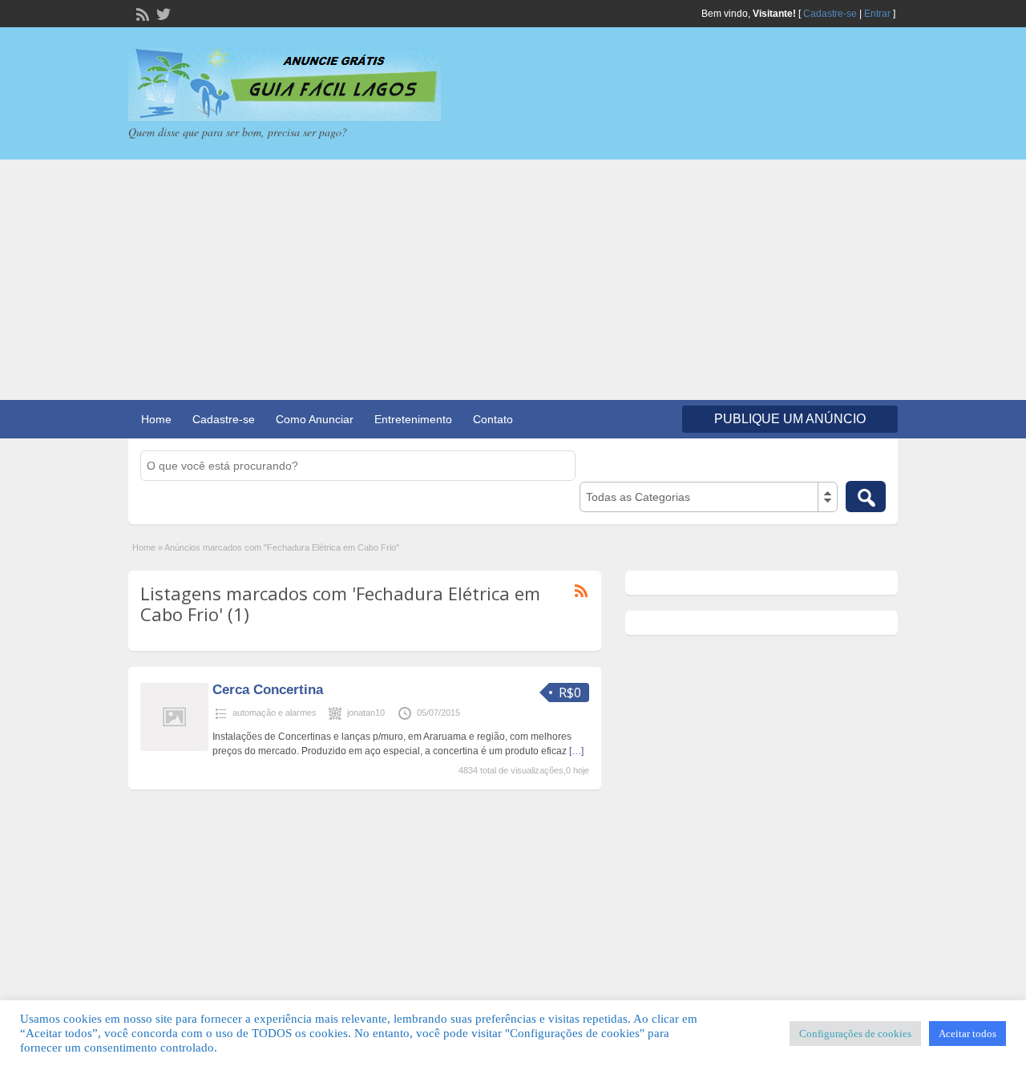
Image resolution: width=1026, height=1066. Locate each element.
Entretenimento (413, 419)
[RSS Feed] (141, 12)
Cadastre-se (830, 13)
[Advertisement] (513, 280)
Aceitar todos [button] (967, 1034)
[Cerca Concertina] (174, 747)
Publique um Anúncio (790, 419)
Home (156, 419)
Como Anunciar (314, 419)
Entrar (877, 13)
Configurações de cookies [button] (855, 1034)
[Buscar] (866, 496)
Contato (493, 419)
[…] (576, 751)
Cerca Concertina (267, 689)
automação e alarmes (274, 712)
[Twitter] (162, 12)
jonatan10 (366, 712)
